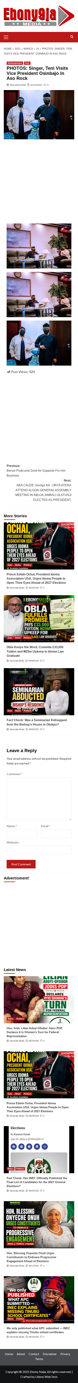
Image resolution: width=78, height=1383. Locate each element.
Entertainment (15, 63)
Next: (43, 490)
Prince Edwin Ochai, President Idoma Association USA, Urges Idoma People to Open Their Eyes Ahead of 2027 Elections (36, 579)
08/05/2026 (34, 729)
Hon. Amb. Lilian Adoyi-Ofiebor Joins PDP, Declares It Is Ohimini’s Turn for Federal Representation (35, 1032)
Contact (34, 1354)
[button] (7, 36)
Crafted (25, 1376)
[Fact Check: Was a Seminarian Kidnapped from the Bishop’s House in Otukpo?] (39, 691)
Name (12, 826)
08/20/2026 (34, 588)
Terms (39, 1359)
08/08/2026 (34, 661)
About (21, 1354)
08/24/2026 (34, 1041)
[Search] (71, 36)
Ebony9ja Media (18, 84)
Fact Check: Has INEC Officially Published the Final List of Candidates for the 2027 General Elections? (37, 1182)
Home (9, 1354)
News (18, 565)
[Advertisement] (39, 183)
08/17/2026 (34, 1266)
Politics (27, 565)
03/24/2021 (36, 84)
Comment (15, 774)
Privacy (65, 1354)
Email (45, 826)
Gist (27, 63)
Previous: (36, 470)
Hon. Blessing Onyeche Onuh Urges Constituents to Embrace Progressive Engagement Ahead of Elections (31, 1257)
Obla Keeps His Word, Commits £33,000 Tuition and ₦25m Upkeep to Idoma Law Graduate (35, 651)
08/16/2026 (34, 1337)
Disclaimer (50, 1354)
